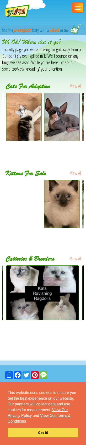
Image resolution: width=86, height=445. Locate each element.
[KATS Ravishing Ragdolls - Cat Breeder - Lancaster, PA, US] (43, 292)
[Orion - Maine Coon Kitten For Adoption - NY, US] (24, 139)
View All (75, 86)
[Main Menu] (78, 7)
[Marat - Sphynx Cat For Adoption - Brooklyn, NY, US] (62, 139)
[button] (27, 421)
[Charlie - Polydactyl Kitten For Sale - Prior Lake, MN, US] (24, 190)
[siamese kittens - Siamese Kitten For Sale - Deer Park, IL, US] (62, 204)
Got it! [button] (43, 433)
